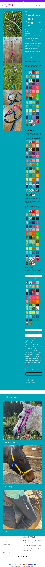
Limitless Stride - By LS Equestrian (20, 566)
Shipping (27, 57)
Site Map (5, 549)
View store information (30, 382)
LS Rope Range (9, 442)
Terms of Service (6, 552)
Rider (5, 531)
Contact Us (5, 541)
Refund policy (5, 547)
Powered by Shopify (29, 566)
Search (4, 536)
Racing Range (8, 486)
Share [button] (28, 385)
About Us (5, 539)
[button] (2, 5)
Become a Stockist (6, 544)
